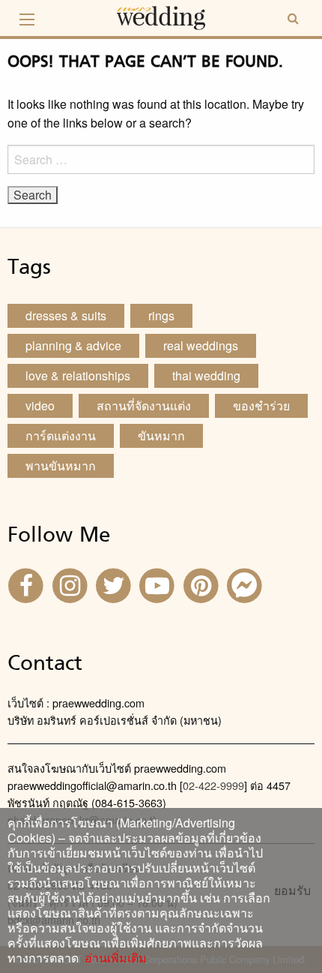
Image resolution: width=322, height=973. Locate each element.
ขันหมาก (161, 435)
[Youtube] (159, 584)
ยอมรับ (292, 890)
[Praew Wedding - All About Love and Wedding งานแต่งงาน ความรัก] (161, 16)
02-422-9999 (213, 785)
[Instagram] (71, 584)
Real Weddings (200, 345)
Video (40, 405)
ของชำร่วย (261, 405)
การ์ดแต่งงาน (60, 435)
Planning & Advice (73, 345)
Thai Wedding (206, 375)
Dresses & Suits (65, 315)
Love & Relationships (77, 375)
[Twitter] (115, 584)
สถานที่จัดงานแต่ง (144, 405)
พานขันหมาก (60, 465)
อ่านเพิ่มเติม (113, 957)
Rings (161, 315)
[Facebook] (27, 584)
